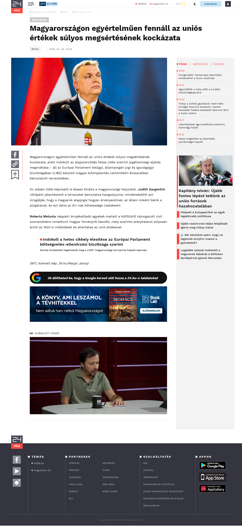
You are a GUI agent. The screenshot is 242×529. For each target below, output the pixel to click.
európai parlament (43, 11)
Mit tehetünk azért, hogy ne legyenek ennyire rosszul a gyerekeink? (202, 238)
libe (65, 11)
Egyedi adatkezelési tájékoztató (163, 491)
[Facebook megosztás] (15, 155)
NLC (71, 498)
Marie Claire (110, 491)
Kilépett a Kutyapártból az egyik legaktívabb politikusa (203, 214)
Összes (218, 64)
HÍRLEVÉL (148, 470)
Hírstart (74, 470)
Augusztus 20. (160, 3)
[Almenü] (31, 4)
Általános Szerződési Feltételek (163, 498)
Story (106, 470)
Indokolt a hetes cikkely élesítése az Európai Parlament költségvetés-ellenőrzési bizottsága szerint (95, 242)
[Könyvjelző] (15, 175)
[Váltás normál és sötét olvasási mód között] (195, 4)
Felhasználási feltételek (159, 484)
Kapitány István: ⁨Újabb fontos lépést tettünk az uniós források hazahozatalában (202, 198)
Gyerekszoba (110, 477)
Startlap (74, 463)
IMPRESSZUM (150, 477)
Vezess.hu (75, 477)
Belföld (39, 19)
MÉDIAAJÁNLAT (151, 505)
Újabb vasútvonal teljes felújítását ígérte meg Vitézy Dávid (204, 225)
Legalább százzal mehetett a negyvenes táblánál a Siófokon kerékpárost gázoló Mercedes (202, 254)
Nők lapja (108, 484)
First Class (76, 484)
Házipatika (109, 463)
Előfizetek (211, 4)
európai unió (83, 11)
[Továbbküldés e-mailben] (15, 164)
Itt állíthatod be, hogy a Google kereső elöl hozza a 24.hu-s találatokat (103, 278)
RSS (145, 463)
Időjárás (142, 3)
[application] (98, 375)
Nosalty (73, 491)
